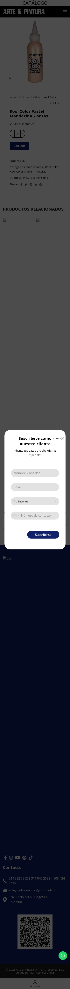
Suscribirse (43, 534)
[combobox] (15, 516)
